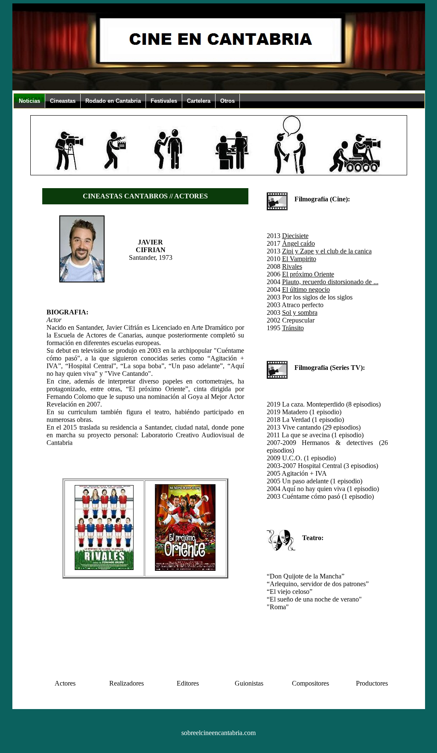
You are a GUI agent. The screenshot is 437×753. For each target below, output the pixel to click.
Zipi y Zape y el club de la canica (327, 251)
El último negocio (306, 289)
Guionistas (249, 683)
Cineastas (63, 101)
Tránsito (293, 327)
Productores (372, 683)
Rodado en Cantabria (113, 101)
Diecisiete (295, 235)
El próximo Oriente (308, 274)
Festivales (164, 101)
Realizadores (126, 683)
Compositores (310, 683)
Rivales (292, 266)
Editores (188, 683)
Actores (65, 683)
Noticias (29, 101)
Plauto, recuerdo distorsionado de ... (330, 281)
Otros (227, 101)
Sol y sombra (300, 312)
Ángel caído (298, 243)
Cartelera (198, 101)
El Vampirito (299, 258)
